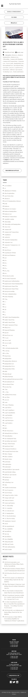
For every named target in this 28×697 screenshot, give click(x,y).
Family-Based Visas (9, 322)
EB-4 (5, 268)
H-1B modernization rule (11, 348)
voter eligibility (8, 539)
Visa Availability (8, 529)
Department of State (10, 252)
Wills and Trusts (8, 544)
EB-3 (5, 265)
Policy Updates (8, 456)
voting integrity (8, 541)
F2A (5, 307)
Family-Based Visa (9, 320)
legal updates (8, 423)
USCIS (6, 523)
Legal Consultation (9, 413)
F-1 (5, 302)
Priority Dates (8, 459)
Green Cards (9, 63)
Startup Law (7, 477)
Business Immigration (10, 211)
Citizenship (6, 59)
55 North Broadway (14, 665)
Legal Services (19, 67)
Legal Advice (7, 407)
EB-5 (5, 273)
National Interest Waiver (11, 433)
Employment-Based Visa (11, 286)
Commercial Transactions (10, 61)
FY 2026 (6, 338)
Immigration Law (19, 63)
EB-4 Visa (6, 271)
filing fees (7, 327)
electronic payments (10, 278)
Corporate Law (8, 242)
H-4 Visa (6, 353)
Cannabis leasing (9, 219)
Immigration (7, 358)
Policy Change (8, 454)
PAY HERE (14, 17)
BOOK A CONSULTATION (14, 11)
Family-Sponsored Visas (11, 325)
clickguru (14, 694)
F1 (4, 304)
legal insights (8, 415)
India (5, 371)
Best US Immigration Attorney (12, 201)
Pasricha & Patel (8, 446)
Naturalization (8, 436)
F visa (5, 299)
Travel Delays (8, 492)
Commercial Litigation (16, 59)
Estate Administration (10, 294)
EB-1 (5, 260)
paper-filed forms (9, 443)
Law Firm (5, 67)
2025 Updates (7, 185)
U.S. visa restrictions (10, 516)
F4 (5, 314)
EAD (5, 258)
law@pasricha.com (14, 675)
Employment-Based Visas (11, 289)
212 (5, 188)
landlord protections (10, 394)
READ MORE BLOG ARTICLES (12, 170)
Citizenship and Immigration (12, 224)
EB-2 (5, 263)
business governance (10, 209)
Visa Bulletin (7, 531)
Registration (7, 464)
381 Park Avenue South (14, 654)
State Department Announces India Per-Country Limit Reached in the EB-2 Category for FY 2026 (14, 597)
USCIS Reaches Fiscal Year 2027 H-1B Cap (14, 574)
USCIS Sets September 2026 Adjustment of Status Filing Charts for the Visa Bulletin (13, 564)
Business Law (14, 57)
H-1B (5, 345)
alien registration (9, 193)
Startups (6, 480)
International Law (8, 65)
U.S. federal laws (9, 511)
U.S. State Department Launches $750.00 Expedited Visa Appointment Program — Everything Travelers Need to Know (14, 605)
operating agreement (10, 441)
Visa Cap (6, 534)
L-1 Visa (6, 392)
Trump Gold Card (9, 498)
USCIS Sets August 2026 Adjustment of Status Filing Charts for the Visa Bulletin (14, 580)
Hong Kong (7, 356)
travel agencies (8, 490)
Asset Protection (8, 196)
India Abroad (7, 374)
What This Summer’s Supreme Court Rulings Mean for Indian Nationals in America (14, 586)
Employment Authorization (11, 281)
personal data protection (11, 451)
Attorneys (14, 55)
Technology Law (7, 72)
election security (9, 276)
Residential (7, 467)
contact (6, 159)
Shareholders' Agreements (11, 469)
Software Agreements (16, 69)
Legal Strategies (8, 420)
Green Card (7, 340)
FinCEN (6, 333)
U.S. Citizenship (8, 505)
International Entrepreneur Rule (13, 379)
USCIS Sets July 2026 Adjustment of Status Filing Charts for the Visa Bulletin (14, 612)
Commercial (7, 229)
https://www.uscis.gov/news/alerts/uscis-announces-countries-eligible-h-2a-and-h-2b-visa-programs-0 (14, 77)
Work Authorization (9, 547)
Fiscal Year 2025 (8, 335)
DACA (5, 247)
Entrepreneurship (9, 291)
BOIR (5, 203)
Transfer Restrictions (10, 487)
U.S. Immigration (9, 513)
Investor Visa (7, 387)
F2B (5, 309)
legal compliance (9, 410)
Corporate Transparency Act (12, 245)
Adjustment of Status (10, 191)
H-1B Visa (6, 351)
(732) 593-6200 (16, 4)
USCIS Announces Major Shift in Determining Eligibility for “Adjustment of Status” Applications (14, 619)
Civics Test (7, 227)
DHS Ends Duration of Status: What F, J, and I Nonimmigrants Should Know (14, 569)
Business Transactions (10, 216)
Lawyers (11, 67)
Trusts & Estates (9, 500)
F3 (4, 312)
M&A (5, 428)
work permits (8, 549)
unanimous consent (10, 521)
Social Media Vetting (9, 472)
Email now (14, 23)
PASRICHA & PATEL (15, 692)
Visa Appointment (9, 526)
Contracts (7, 237)
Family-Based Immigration (11, 317)
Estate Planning (8, 296)
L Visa (5, 389)
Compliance (7, 234)
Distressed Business (9, 255)
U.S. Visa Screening (9, 518)
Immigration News (9, 366)
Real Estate (6, 69)
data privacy (7, 250)
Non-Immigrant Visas (10, 438)
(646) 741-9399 (14, 656)
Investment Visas (18, 65)
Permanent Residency (10, 449)
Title (5, 485)
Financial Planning (9, 330)
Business (6, 206)
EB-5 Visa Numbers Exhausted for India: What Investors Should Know (14, 592)
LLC (5, 425)
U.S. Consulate (8, 508)
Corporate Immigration (10, 240)
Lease (5, 402)
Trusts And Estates (18, 72)
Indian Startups (8, 376)
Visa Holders (7, 536)
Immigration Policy (9, 369)
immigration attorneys (10, 361)
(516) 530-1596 (14, 667)
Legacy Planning (9, 405)
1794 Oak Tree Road (14, 642)
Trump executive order (11, 495)
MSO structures (8, 431)
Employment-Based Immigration (13, 283)
